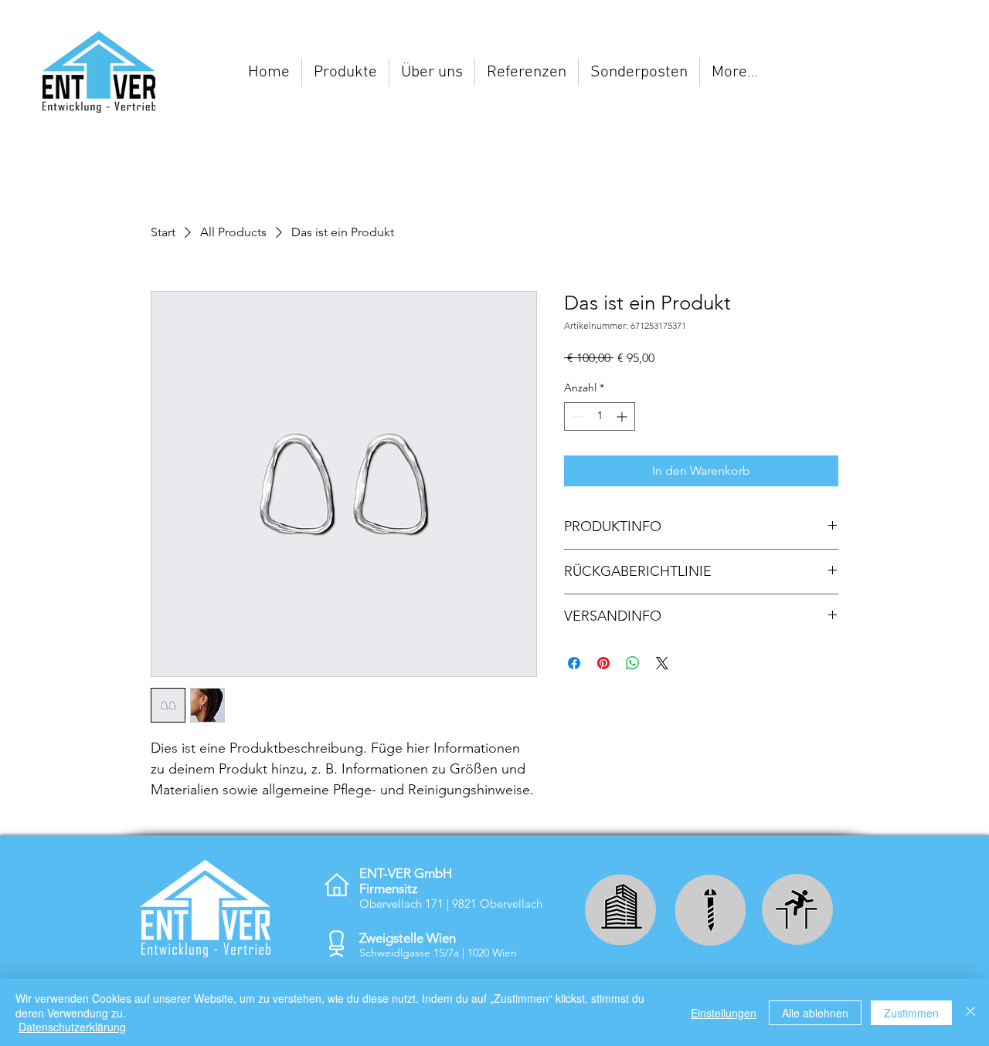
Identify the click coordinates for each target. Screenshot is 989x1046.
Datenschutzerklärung (72, 1026)
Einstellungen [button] (723, 1013)
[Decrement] (576, 416)
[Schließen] (970, 1012)
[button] (345, 72)
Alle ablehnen (815, 1013)
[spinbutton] (599, 416)
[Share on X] (662, 663)
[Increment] (623, 416)
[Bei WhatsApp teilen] (633, 663)
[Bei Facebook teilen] (574, 663)
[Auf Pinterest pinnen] (603, 663)
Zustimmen (911, 1013)
